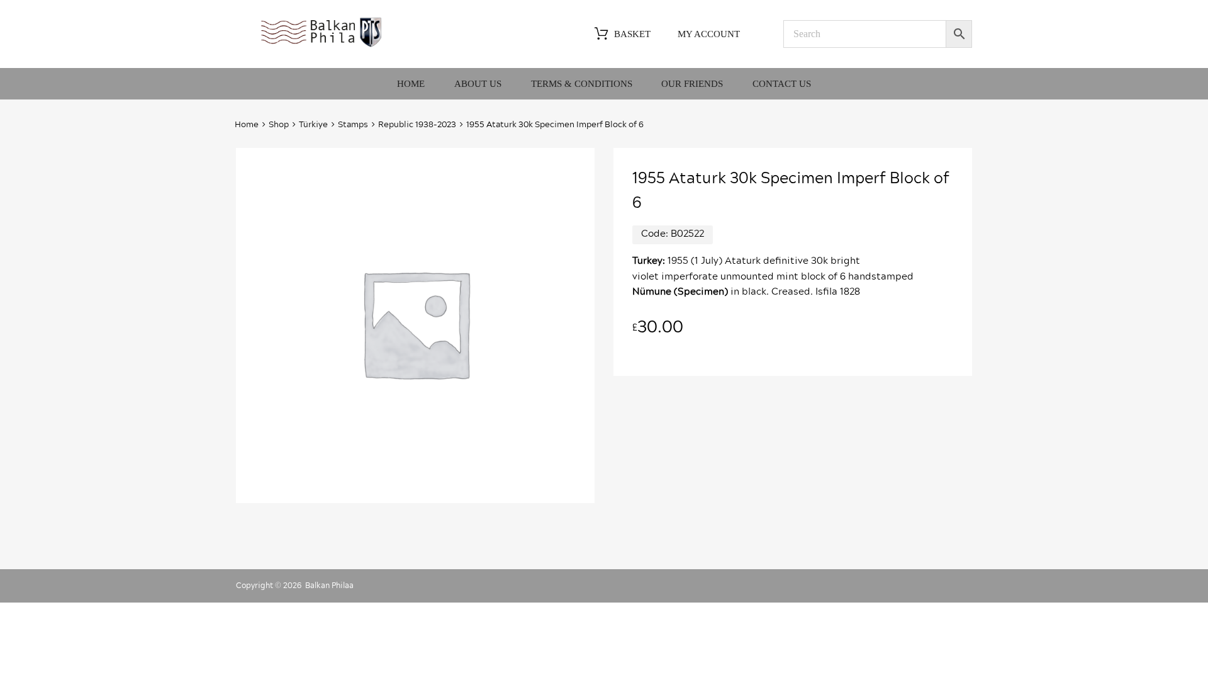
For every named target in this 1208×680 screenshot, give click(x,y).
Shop (279, 125)
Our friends (692, 84)
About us (477, 84)
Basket (632, 34)
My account (709, 34)
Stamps (353, 125)
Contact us (781, 84)
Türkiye (313, 125)
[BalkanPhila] (321, 46)
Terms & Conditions (581, 84)
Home (411, 84)
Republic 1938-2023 (417, 125)
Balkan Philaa (329, 585)
